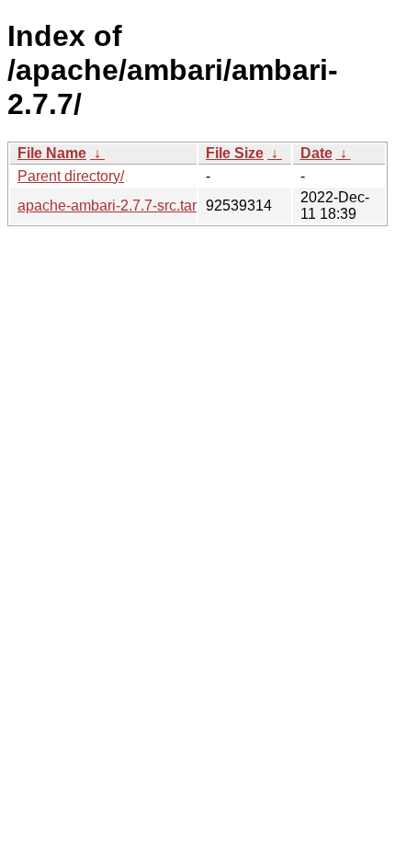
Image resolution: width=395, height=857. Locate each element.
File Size (235, 153)
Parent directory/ (70, 176)
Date (316, 153)
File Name (51, 153)
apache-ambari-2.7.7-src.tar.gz (116, 205)
